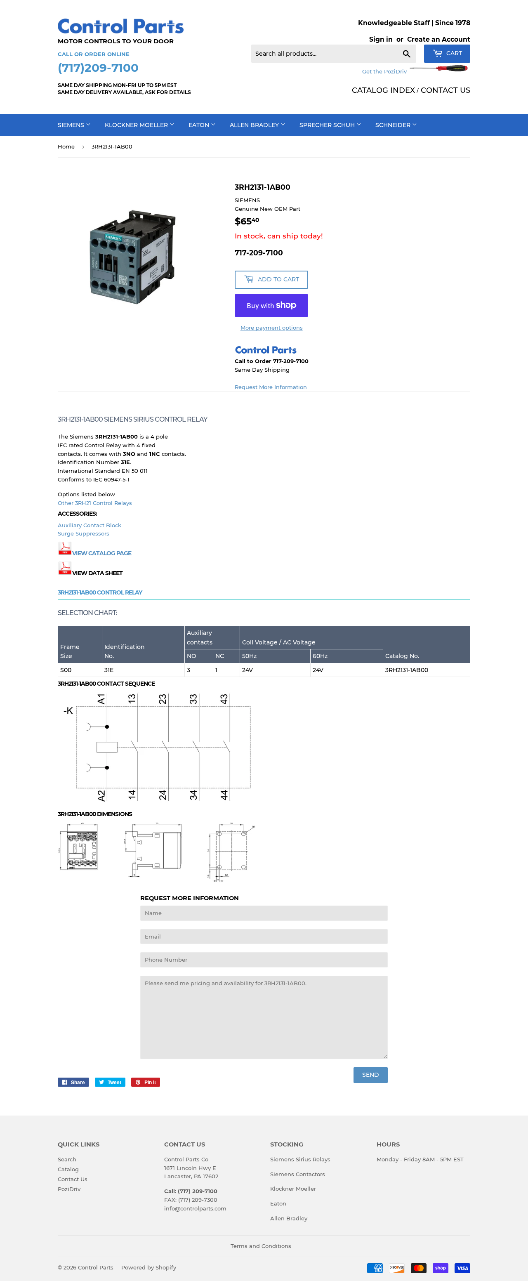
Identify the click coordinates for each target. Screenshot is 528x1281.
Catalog (68, 1169)
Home (66, 146)
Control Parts (95, 1267)
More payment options (271, 327)
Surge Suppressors (83, 533)
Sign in (381, 39)
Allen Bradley (255, 125)
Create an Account (438, 39)
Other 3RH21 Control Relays (95, 503)
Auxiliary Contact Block (89, 525)
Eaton (200, 125)
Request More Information (271, 387)
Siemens (72, 125)
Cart (453, 53)
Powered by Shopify (148, 1267)
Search (67, 1159)
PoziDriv (69, 1189)
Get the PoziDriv (385, 71)
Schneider (393, 125)
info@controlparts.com (195, 1208)
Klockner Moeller (137, 125)
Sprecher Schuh (327, 125)
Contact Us (72, 1179)
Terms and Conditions (261, 1246)
